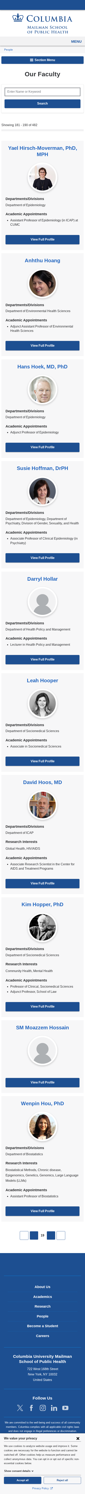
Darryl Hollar (42, 579)
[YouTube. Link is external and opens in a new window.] (65, 1408)
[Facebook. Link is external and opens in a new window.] (31, 1408)
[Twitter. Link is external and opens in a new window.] (20, 1408)
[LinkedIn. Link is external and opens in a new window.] (54, 1408)
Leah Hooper (42, 680)
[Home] (42, 23)
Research (43, 1306)
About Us (42, 1287)
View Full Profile (43, 239)
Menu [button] (76, 41)
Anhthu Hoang (42, 260)
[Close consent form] (78, 1438)
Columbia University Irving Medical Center (42, 5)
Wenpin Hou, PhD (42, 1103)
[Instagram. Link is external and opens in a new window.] (43, 1408)
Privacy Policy (41, 1488)
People (8, 49)
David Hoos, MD (42, 782)
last (61, 1235)
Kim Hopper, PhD (42, 904)
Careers (42, 1336)
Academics (42, 1297)
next (51, 1235)
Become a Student (42, 1326)
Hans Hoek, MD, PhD (42, 367)
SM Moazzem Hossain (42, 1028)
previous (34, 1235)
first (24, 1235)
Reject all (62, 1480)
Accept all (23, 1480)
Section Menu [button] (44, 60)
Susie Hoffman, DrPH (42, 468)
